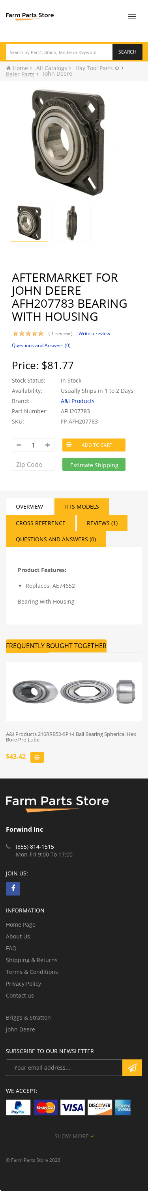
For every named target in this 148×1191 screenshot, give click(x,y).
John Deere (20, 1029)
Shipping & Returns (32, 960)
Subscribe (132, 1067)
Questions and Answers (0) (41, 345)
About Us (18, 936)
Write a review (94, 333)
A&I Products (78, 401)
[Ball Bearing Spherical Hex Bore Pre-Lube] (74, 691)
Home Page (21, 924)
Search (127, 51)
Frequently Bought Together (56, 645)
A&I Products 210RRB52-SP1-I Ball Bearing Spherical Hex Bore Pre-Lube (71, 737)
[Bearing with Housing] (29, 223)
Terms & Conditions (32, 971)
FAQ (11, 948)
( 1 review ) (61, 333)
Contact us (20, 995)
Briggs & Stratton (28, 1017)
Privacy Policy (23, 983)
